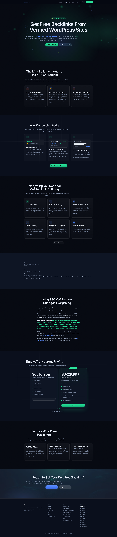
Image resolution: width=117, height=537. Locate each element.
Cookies (70, 533)
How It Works (71, 2)
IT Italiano (82, 516)
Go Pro (73, 405)
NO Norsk (82, 520)
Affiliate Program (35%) (67, 520)
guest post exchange (52, 36)
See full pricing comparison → (58, 411)
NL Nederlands (83, 508)
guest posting (63, 211)
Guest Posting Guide (67, 512)
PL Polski (82, 522)
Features (60, 2)
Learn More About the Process (58, 165)
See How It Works (65, 44)
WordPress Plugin (51, 516)
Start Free (43, 399)
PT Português (83, 524)
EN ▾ (84, 1)
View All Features (58, 242)
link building (56, 450)
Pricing (65, 2)
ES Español (82, 514)
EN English (82, 506)
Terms (67, 533)
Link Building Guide (66, 514)
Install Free (89, 1)
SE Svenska (82, 518)
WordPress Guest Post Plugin (69, 510)
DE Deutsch (82, 510)
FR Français (82, 512)
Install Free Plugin (51, 44)
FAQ (80, 2)
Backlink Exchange (66, 508)
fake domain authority (47, 335)
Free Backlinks (66, 506)
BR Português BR (83, 526)
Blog (77, 2)
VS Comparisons (66, 516)
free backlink (39, 36)
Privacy (64, 533)
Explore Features (65, 487)
